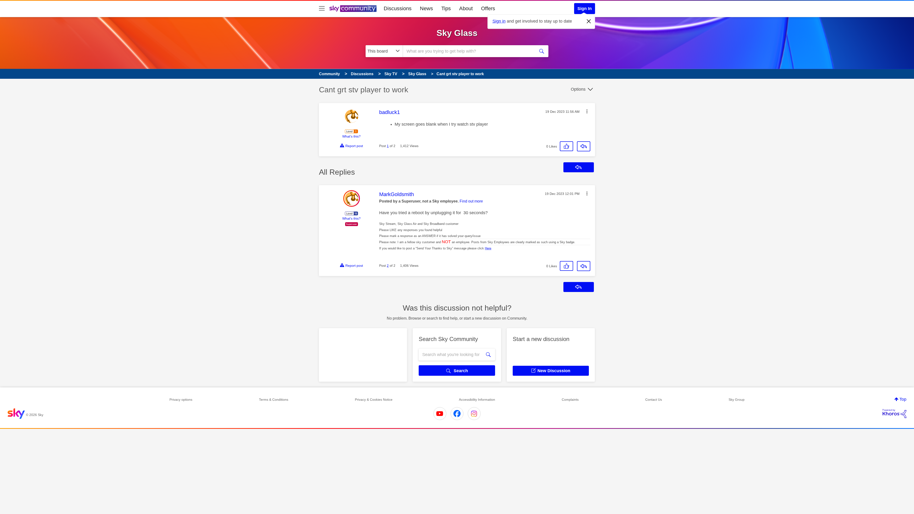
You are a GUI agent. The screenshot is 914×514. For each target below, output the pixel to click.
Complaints (570, 399)
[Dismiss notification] (589, 21)
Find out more (471, 201)
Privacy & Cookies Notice (373, 399)
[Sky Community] (353, 8)
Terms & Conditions (273, 399)
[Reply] (583, 146)
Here (488, 248)
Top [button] (902, 399)
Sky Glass (457, 33)
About (466, 8)
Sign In (584, 8)
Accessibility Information (477, 399)
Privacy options (180, 399)
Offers (488, 8)
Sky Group (737, 399)
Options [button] (578, 89)
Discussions (398, 8)
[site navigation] (322, 8)
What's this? (351, 136)
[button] (587, 111)
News (426, 8)
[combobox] (468, 51)
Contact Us (653, 399)
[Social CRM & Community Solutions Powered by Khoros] (894, 413)
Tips (446, 8)
